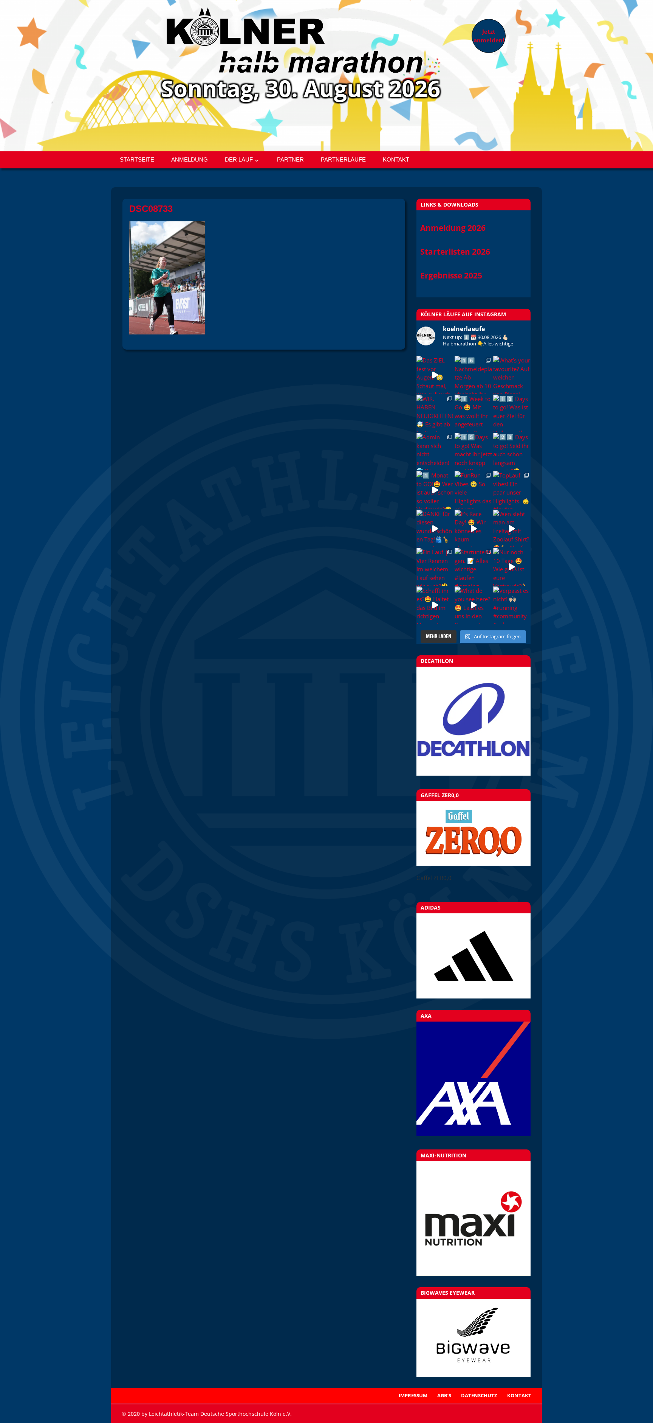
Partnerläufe (343, 159)
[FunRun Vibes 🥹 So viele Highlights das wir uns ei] (473, 490)
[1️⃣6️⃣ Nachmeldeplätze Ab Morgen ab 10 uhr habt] (473, 374)
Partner (290, 159)
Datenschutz (479, 1395)
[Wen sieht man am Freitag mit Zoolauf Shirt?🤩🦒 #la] (512, 528)
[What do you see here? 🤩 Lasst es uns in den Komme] (473, 605)
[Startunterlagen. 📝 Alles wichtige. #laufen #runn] (473, 566)
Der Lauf (239, 159)
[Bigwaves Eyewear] (473, 1338)
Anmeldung (189, 159)
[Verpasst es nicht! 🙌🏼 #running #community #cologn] (512, 605)
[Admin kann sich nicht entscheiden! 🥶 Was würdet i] (435, 451)
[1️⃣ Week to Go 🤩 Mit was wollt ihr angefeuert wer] (473, 413)
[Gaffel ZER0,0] (473, 863)
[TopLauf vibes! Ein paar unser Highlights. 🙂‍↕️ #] (512, 490)
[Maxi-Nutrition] (473, 1218)
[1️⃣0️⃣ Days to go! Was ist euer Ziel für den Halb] (512, 413)
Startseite (137, 159)
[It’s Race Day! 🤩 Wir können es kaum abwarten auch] (473, 528)
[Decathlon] (473, 773)
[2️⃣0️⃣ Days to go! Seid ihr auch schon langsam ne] (512, 451)
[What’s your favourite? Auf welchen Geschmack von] (512, 374)
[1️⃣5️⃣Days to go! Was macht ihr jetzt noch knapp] (473, 451)
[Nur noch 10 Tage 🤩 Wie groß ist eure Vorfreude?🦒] (512, 566)
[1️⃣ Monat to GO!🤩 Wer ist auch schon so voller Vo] (435, 490)
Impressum (413, 1395)
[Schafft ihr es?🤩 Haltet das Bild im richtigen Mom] (435, 605)
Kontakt (396, 159)
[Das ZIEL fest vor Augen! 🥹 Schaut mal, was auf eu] (435, 374)
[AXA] (473, 1134)
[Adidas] (473, 955)
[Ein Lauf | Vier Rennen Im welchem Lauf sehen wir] (435, 566)
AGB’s (444, 1395)
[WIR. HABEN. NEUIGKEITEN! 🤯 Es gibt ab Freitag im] (435, 413)
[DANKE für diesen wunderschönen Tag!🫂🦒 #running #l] (435, 528)
